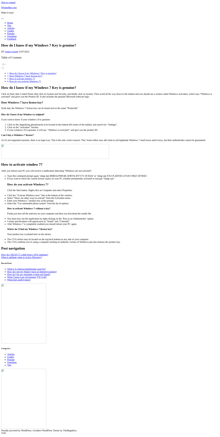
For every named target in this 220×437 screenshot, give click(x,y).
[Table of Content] (110, 64)
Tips (9, 25)
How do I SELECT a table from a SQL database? (24, 254)
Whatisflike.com (9, 7)
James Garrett (11, 51)
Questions (12, 36)
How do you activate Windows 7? (25, 81)
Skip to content (8, 2)
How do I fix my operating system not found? (28, 274)
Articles (11, 28)
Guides (10, 31)
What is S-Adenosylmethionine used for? (26, 269)
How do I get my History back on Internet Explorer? (32, 271)
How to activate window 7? (22, 78)
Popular (11, 33)
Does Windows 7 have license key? (26, 76)
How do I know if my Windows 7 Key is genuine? (32, 73)
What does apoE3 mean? (19, 280)
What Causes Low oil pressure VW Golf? (27, 277)
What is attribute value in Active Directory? (21, 257)
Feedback (11, 39)
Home (10, 23)
